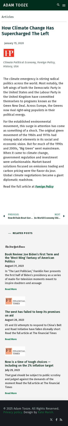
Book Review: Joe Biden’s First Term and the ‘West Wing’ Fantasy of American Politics (32, 258)
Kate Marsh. (46, 412)
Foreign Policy (44, 186)
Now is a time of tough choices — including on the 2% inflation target (29, 363)
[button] (58, 4)
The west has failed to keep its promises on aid (32, 313)
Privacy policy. (13, 412)
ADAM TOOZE (15, 5)
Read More (11, 289)
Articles (8, 17)
